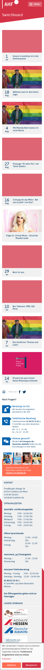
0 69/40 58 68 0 (11, 494)
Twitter (24, 392)
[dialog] (22, 656)
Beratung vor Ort (21, 406)
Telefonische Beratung (24, 418)
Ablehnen (11, 665)
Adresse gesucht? (21, 438)
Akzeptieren (31, 665)
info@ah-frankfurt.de (14, 497)
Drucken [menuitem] (4, 392)
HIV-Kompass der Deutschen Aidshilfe (23, 442)
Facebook (19, 392)
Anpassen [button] (6, 658)
